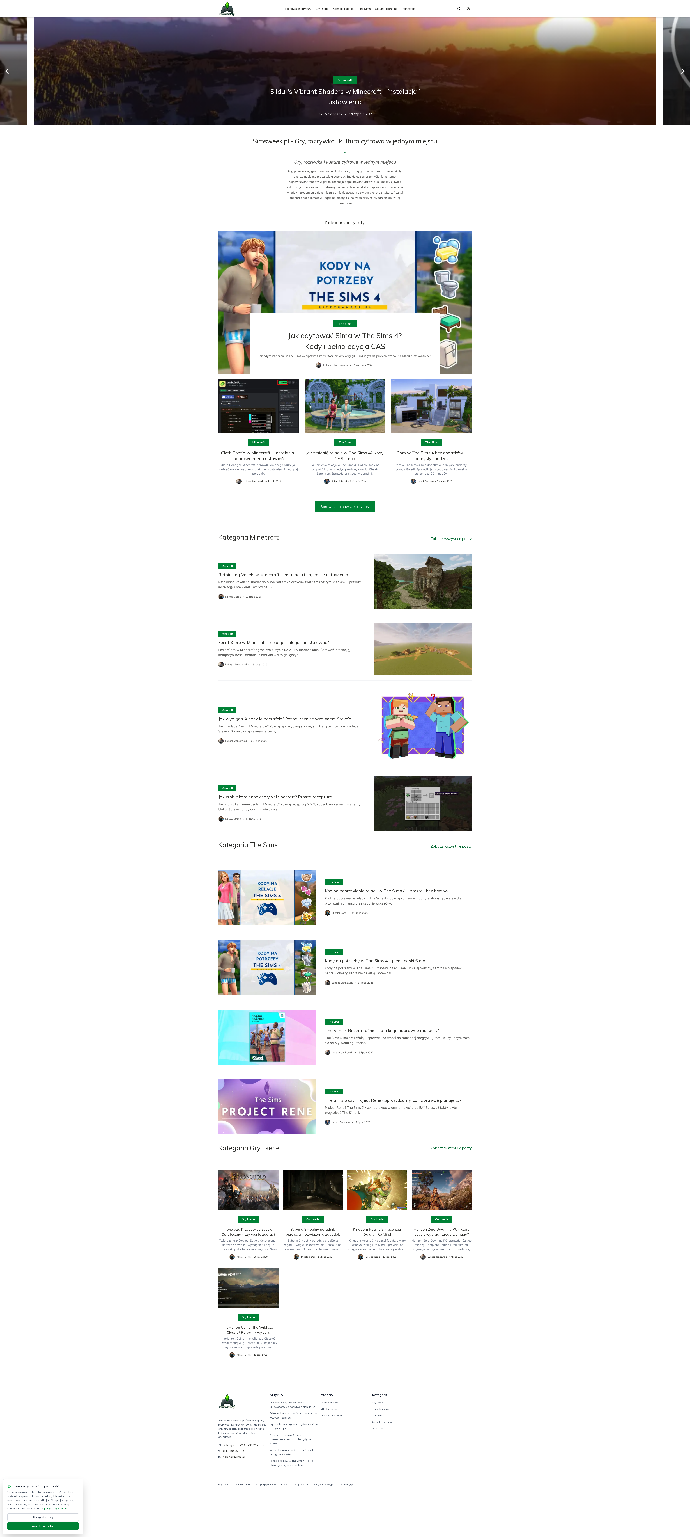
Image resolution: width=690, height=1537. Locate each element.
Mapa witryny (346, 1484)
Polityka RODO (301, 1484)
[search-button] (459, 9)
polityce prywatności (56, 1508)
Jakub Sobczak (329, 1402)
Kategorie (380, 1395)
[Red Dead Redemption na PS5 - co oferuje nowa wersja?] (345, 71)
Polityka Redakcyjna (323, 1484)
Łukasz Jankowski (331, 1415)
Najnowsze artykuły (298, 8)
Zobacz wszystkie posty (451, 538)
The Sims (364, 8)
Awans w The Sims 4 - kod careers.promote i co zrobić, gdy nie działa (290, 1439)
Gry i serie (322, 8)
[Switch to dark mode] (468, 8)
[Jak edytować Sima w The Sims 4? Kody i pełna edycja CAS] (345, 302)
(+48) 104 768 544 (233, 1451)
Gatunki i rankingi (386, 8)
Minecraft (408, 8)
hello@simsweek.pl (234, 1456)
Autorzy (327, 1395)
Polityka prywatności (266, 1484)
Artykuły (276, 1395)
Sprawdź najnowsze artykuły (345, 506)
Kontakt (285, 1484)
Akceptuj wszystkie (43, 1526)
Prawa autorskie (242, 1484)
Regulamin (224, 1484)
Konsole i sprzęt (343, 8)
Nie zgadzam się (43, 1517)
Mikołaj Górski (329, 1409)
